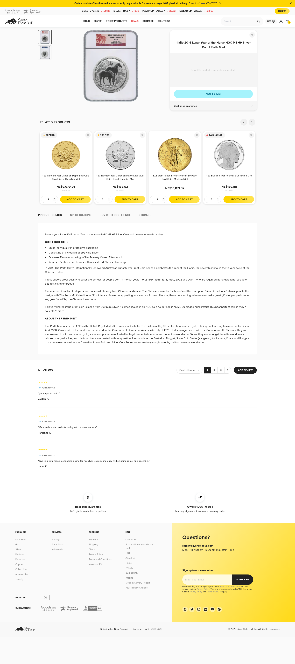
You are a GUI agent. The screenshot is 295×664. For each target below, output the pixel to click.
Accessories (21, 574)
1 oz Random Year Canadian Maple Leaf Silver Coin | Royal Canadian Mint (120, 177)
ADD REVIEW (245, 370)
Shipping (93, 544)
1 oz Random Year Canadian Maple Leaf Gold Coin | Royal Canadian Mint (65, 177)
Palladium (196, 11)
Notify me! (213, 94)
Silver (126, 11)
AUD (159, 629)
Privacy (129, 567)
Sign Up (282, 11)
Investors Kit (95, 564)
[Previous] (59, 66)
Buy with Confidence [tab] (115, 215)
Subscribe (242, 579)
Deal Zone (20, 539)
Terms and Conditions (100, 559)
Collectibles (21, 569)
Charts (92, 549)
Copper (19, 564)
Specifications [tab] (81, 215)
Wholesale (57, 549)
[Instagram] (198, 609)
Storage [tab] (145, 215)
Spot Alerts (58, 544)
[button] (213, 106)
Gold (96, 11)
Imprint (129, 577)
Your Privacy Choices (136, 587)
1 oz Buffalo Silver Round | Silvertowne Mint (229, 175)
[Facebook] (185, 609)
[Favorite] (252, 35)
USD (153, 629)
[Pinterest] (219, 609)
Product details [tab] (50, 215)
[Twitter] (192, 609)
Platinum (158, 11)
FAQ (127, 553)
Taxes (128, 563)
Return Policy (96, 554)
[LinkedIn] (205, 609)
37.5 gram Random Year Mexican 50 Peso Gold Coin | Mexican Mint (175, 177)
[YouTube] (212, 609)
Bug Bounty (131, 572)
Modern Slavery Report (137, 582)
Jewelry (19, 579)
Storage (56, 539)
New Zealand (121, 629)
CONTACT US (213, 3)
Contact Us (131, 539)
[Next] (162, 66)
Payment (93, 539)
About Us (130, 558)
